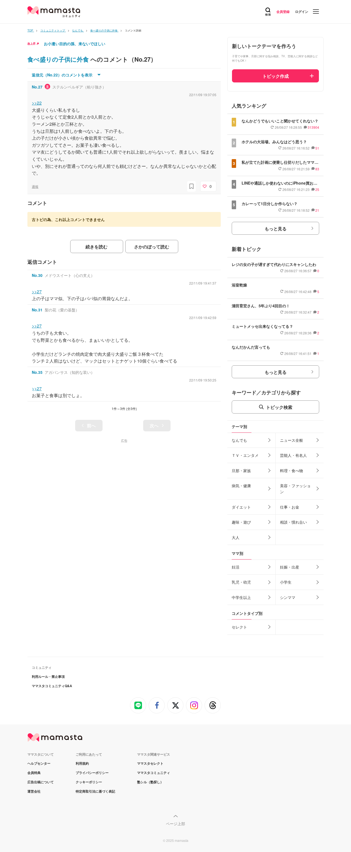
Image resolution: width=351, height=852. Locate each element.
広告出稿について (40, 782)
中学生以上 (241, 597)
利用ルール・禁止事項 (48, 676)
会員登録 (283, 11)
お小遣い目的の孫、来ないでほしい (74, 43)
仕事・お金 (289, 507)
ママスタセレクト (150, 763)
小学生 (285, 582)
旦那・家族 (241, 470)
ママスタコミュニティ (153, 772)
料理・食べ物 (291, 470)
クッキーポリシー (89, 782)
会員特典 (34, 772)
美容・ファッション (295, 488)
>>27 (37, 291)
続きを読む (96, 246)
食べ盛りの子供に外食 (58, 59)
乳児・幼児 (241, 582)
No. (37, 87)
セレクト (239, 627)
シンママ (287, 597)
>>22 (37, 103)
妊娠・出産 (289, 567)
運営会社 (34, 791)
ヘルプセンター (38, 763)
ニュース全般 (291, 440)
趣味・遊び (241, 522)
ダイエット (241, 507)
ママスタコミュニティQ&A (52, 685)
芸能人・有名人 (293, 455)
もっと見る (276, 228)
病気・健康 (241, 485)
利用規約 (82, 763)
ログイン (301, 11)
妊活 (235, 567)
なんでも (239, 440)
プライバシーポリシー (92, 772)
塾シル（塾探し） (150, 782)
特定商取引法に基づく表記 (95, 791)
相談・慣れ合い (293, 522)
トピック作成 (275, 76)
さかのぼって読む (151, 246)
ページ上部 (175, 823)
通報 (35, 186)
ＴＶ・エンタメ (245, 455)
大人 (235, 537)
